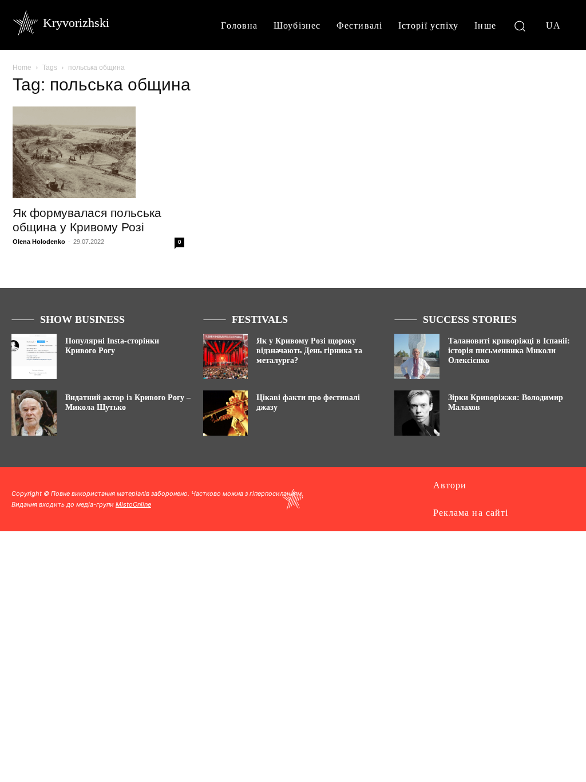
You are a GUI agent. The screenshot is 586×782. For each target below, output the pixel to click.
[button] (520, 25)
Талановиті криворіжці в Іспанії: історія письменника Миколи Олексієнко (509, 351)
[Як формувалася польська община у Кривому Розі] (98, 152)
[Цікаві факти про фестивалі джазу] (225, 413)
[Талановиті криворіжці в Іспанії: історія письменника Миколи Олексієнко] (417, 356)
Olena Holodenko (39, 241)
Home (22, 68)
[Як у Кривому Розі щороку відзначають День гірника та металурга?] (225, 356)
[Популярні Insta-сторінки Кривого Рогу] (34, 356)
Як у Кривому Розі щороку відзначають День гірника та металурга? (309, 351)
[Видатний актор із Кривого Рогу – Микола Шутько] (34, 413)
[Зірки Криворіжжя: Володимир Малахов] (417, 413)
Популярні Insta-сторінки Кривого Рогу (112, 346)
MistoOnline (133, 504)
